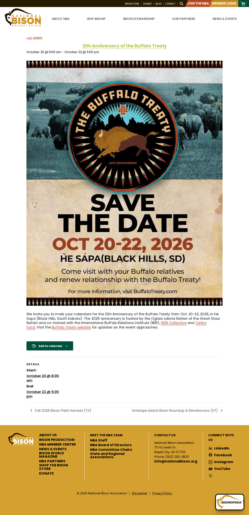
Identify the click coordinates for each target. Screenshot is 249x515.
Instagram (223, 462)
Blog (158, 4)
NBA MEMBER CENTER (57, 444)
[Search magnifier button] (181, 3)
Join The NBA (198, 3)
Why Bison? (96, 19)
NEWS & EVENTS (53, 449)
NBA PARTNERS (52, 461)
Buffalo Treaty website (71, 327)
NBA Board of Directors (111, 445)
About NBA (60, 19)
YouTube (222, 469)
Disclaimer (139, 493)
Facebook (223, 455)
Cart (243, 3)
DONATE (46, 473)
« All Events (34, 38)
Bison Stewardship (139, 19)
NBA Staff (98, 440)
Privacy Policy (162, 493)
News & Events (225, 19)
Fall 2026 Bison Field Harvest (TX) (62, 410)
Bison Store (132, 4)
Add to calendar (50, 346)
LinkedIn (221, 448)
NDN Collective (174, 323)
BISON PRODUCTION (57, 440)
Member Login (224, 3)
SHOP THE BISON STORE (53, 467)
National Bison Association (22, 17)
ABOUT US (48, 435)
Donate (147, 4)
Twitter (211, 475)
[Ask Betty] (229, 502)
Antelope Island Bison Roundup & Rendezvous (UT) (175, 410)
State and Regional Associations (107, 455)
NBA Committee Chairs (111, 450)
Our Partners (183, 19)
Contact (170, 4)
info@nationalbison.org (175, 461)
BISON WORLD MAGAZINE (51, 455)
